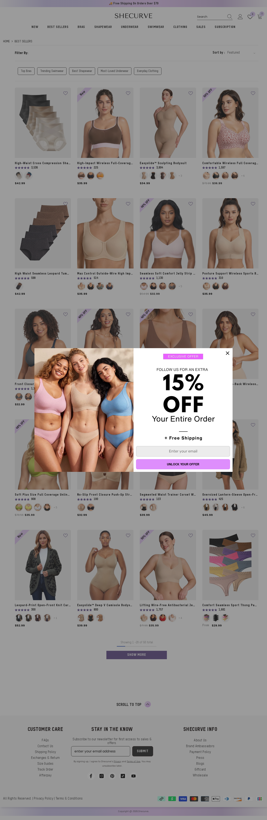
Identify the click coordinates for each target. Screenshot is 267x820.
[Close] (228, 353)
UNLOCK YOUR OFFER (183, 464)
